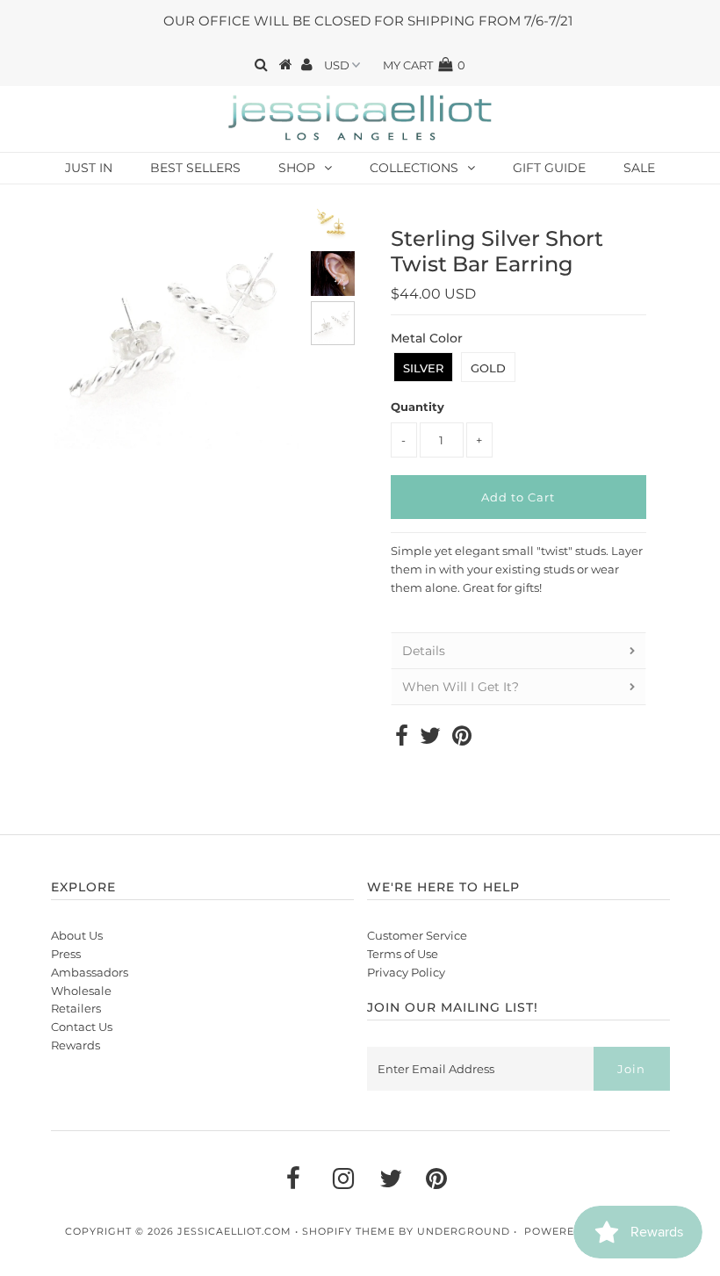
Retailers (76, 1008)
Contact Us (81, 1027)
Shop (296, 168)
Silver (423, 368)
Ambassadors (89, 972)
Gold (488, 368)
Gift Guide (549, 168)
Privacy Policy (406, 972)
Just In (88, 168)
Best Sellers (195, 168)
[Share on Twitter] (430, 739)
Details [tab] (423, 651)
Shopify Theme (348, 1231)
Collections (414, 168)
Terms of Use (402, 954)
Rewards (75, 1045)
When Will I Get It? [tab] (460, 687)
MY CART (424, 65)
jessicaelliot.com (234, 1231)
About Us (77, 935)
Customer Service (417, 935)
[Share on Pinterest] (462, 739)
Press (66, 954)
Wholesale (81, 991)
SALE (639, 168)
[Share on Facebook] (401, 739)
